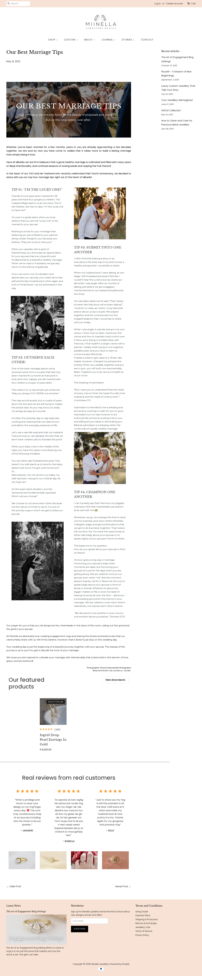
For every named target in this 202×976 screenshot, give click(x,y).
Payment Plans (142, 915)
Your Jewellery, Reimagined (177, 100)
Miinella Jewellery (100, 964)
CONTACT (147, 39)
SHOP (52, 39)
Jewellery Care (142, 927)
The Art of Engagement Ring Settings (26, 911)
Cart (193, 3)
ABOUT (89, 39)
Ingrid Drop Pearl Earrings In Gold (53, 739)
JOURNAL (107, 39)
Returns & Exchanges (146, 923)
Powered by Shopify (119, 964)
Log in (158, 3)
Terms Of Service (143, 931)
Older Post (15, 886)
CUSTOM (70, 39)
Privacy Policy (142, 935)
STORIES (127, 39)
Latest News (13, 905)
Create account (174, 3)
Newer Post (121, 886)
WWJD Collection (171, 110)
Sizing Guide (141, 911)
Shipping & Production (146, 919)
